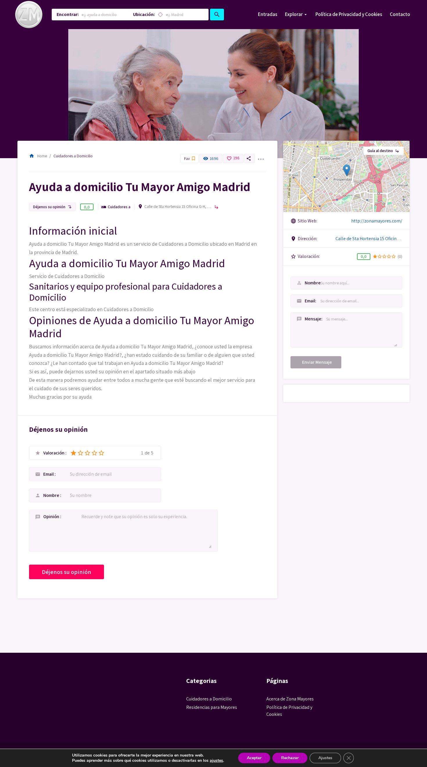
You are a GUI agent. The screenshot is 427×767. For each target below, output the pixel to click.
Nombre (51, 495)
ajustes (216, 760)
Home (38, 155)
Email (49, 474)
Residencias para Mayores (211, 707)
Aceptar (254, 758)
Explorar (294, 14)
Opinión (51, 516)
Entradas (267, 14)
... (260, 155)
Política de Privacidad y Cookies (348, 14)
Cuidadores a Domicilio (73, 155)
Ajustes (325, 758)
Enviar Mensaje (317, 362)
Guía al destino (383, 150)
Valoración (54, 453)
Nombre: (303, 283)
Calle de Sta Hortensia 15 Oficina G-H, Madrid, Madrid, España (177, 206)
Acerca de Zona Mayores (290, 699)
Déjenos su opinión (52, 206)
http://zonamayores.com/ (376, 221)
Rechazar (290, 758)
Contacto (400, 14)
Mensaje (303, 319)
